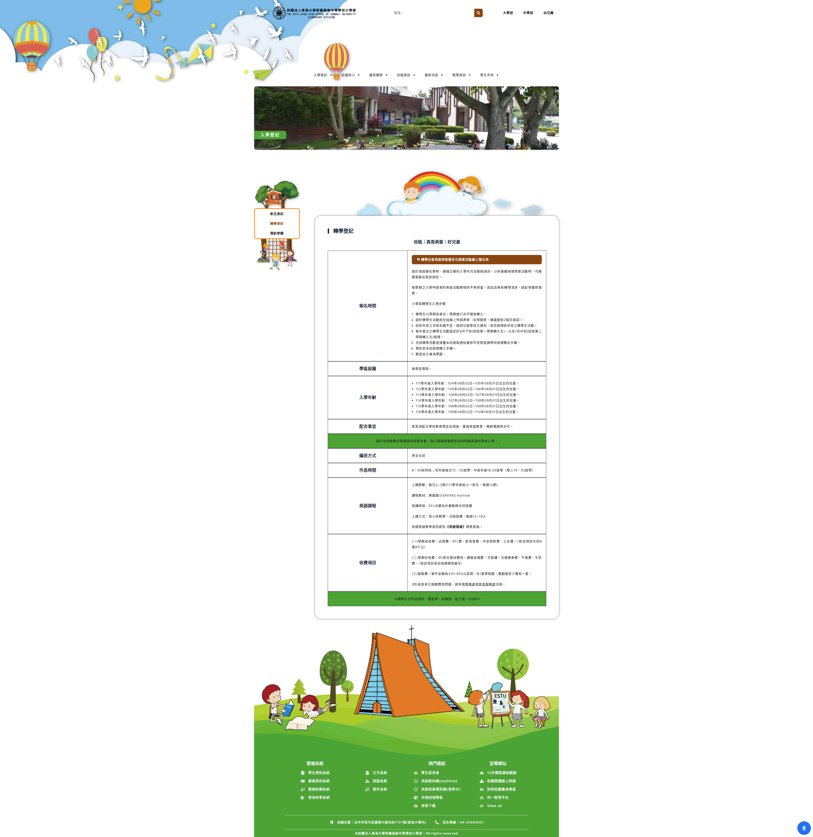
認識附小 (348, 75)
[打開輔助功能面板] (804, 828)
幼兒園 (548, 13)
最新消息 (431, 75)
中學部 (528, 13)
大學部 (508, 13)
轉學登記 (277, 224)
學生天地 (487, 75)
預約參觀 (277, 233)
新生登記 (277, 214)
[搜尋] (478, 13)
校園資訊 (404, 75)
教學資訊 (459, 75)
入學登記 (320, 75)
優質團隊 (376, 75)
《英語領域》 (456, 527)
